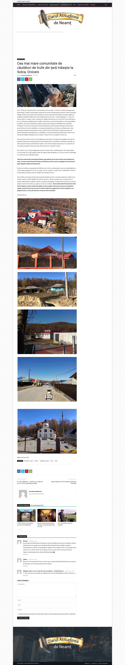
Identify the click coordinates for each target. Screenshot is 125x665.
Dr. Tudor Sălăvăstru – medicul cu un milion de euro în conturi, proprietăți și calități (30, 482)
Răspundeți (25, 554)
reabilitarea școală (44, 460)
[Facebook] (107, 1)
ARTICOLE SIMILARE (23, 505)
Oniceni (36, 460)
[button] (106, 5)
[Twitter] (22, 79)
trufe (56, 460)
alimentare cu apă (28, 460)
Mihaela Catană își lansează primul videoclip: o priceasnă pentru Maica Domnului (46, 525)
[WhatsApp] (30, 79)
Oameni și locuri (25, 32)
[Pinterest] (26, 79)
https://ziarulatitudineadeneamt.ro (36, 493)
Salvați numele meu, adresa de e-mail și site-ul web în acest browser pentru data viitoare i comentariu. (47, 614)
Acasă (18, 32)
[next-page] (21, 530)
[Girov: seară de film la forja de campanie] (67, 515)
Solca (52, 460)
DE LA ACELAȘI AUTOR (37, 505)
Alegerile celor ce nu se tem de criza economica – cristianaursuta (43, 571)
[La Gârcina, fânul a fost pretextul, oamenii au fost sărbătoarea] (26, 515)
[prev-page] (18, 530)
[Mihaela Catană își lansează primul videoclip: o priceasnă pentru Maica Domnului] (46, 515)
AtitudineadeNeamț (26, 75)
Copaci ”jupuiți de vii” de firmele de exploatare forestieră (63, 482)
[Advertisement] (62, 46)
